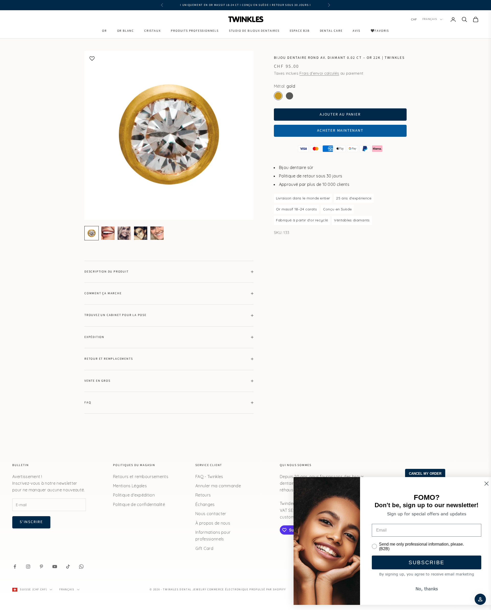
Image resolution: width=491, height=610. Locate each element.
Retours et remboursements (140, 476)
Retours (203, 495)
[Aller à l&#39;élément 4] (140, 233)
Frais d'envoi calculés (319, 73)
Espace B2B (300, 31)
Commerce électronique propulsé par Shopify (246, 589)
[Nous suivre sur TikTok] (68, 566)
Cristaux (152, 31)
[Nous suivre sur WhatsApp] (81, 566)
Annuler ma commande (218, 485)
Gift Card (204, 548)
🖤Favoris (380, 31)
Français (429, 19)
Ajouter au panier (340, 114)
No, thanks (419, 588)
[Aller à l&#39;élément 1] (91, 233)
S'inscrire (31, 522)
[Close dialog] (479, 483)
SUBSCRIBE (419, 562)
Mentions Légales (130, 485)
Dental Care (331, 31)
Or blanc (125, 31)
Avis (356, 31)
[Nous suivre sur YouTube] (54, 566)
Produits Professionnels (194, 31)
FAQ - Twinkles (209, 476)
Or (104, 31)
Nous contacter (210, 513)
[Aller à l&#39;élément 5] (157, 233)
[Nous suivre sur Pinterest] (41, 566)
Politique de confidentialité (139, 504)
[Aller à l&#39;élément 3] (124, 233)
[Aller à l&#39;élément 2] (108, 233)
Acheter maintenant (340, 130)
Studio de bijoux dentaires (254, 31)
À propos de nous (212, 523)
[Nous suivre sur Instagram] (28, 566)
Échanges (205, 504)
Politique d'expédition (134, 495)
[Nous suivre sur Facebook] (14, 566)
